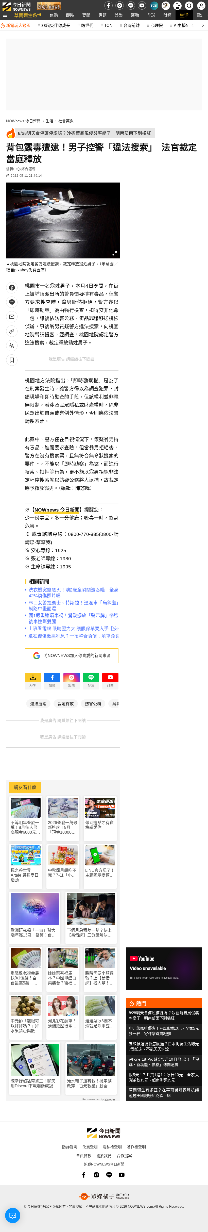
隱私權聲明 (112, 1146)
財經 (167, 15)
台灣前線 (132, 25)
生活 (184, 15)
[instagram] (119, 5)
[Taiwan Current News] (154, 6)
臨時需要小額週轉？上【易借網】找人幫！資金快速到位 (99, 978)
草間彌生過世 (28, 15)
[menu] (5, 15)
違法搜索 (38, 703)
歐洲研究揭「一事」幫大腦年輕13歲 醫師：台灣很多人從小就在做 (33, 933)
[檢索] (189, 6)
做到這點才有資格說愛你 (99, 825)
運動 (135, 15)
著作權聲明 (136, 1146)
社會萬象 (66, 121)
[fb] (108, 5)
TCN (108, 25)
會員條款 (83, 1155)
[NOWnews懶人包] (166, 6)
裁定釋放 (66, 703)
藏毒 (116, 703)
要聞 (86, 15)
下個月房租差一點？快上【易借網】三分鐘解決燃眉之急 (89, 933)
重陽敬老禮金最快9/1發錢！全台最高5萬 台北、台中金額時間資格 (25, 978)
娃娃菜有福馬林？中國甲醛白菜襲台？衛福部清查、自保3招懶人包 (62, 978)
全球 (151, 15)
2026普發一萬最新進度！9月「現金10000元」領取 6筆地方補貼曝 (63, 827)
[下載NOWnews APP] (177, 6)
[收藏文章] (12, 360)
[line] (131, 5)
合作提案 (124, 1155)
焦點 (54, 15)
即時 (70, 15)
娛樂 (119, 15)
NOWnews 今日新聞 (23, 121)
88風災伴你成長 (55, 25)
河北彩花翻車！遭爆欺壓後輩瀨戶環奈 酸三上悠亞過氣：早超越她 (62, 1023)
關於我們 (104, 1155)
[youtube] (142, 5)
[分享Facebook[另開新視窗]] (12, 287)
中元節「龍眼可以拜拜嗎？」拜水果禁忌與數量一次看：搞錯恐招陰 (25, 1026)
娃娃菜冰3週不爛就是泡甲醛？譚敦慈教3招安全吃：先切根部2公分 (99, 1023)
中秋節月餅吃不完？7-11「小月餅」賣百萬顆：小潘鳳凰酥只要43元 (62, 873)
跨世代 (87, 25)
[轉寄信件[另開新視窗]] (12, 316)
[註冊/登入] (201, 6)
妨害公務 (93, 703)
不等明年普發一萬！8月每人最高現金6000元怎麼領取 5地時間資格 (25, 827)
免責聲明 (90, 1146)
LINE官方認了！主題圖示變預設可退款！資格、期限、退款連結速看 (100, 873)
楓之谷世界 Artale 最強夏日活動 (25, 875)
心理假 (157, 25)
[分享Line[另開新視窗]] (12, 302)
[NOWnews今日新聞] (16, 5)
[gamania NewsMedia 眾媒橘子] (104, 1196)
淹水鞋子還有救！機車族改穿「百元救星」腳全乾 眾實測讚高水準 (91, 1083)
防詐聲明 (69, 1146)
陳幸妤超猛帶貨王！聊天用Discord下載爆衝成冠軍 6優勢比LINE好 (35, 1083)
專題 (102, 15)
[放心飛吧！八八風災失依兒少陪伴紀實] (49, 7)
